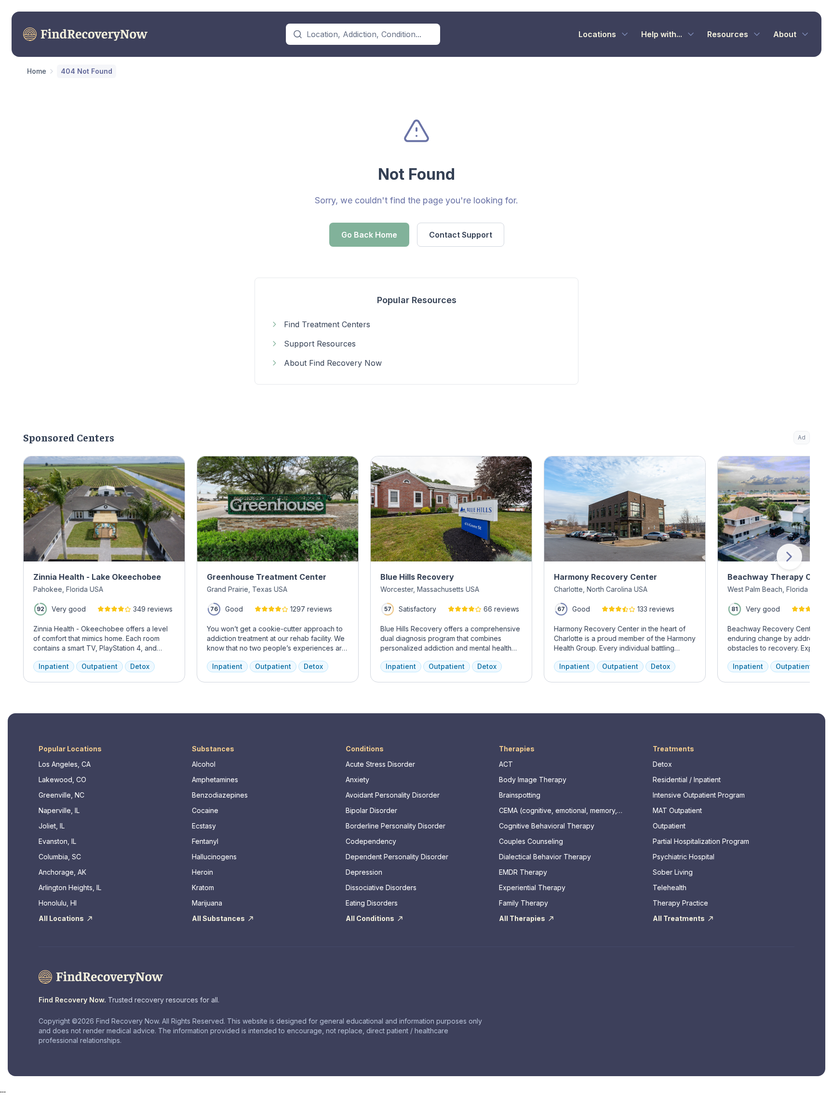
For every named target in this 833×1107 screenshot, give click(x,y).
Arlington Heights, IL (70, 887)
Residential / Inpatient (687, 779)
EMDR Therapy (523, 872)
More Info (763, 468)
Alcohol (203, 764)
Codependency (371, 841)
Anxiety (357, 779)
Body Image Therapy (532, 779)
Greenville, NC (61, 795)
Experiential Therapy (532, 887)
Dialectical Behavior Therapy (545, 857)
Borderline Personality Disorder (395, 826)
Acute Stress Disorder (380, 764)
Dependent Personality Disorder (397, 857)
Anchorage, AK (62, 872)
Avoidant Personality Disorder (393, 795)
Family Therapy (523, 903)
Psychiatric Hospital (683, 857)
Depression (364, 872)
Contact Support (460, 235)
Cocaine (205, 810)
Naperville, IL (59, 810)
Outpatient (669, 826)
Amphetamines (215, 779)
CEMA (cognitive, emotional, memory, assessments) (558, 810)
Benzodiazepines (220, 795)
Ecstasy (204, 826)
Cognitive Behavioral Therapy (546, 826)
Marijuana (207, 903)
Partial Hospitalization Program (701, 841)
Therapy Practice (680, 903)
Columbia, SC (60, 857)
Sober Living (673, 872)
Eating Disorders (372, 903)
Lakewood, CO (62, 779)
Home (36, 71)
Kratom (203, 887)
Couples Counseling (531, 841)
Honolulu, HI (58, 903)
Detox (662, 764)
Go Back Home (369, 235)
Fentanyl (205, 841)
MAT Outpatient (677, 810)
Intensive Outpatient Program (699, 795)
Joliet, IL (52, 826)
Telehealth (669, 887)
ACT (506, 764)
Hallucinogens (214, 857)
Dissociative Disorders (381, 887)
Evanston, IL (57, 841)
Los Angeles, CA (65, 764)
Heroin (202, 872)
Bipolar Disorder (371, 810)
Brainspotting (519, 795)
